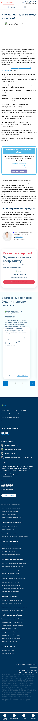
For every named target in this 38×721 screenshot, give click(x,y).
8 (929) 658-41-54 (19, 163)
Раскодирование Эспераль (10, 582)
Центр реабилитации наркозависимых (13, 563)
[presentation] (5, 383)
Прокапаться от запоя (8, 551)
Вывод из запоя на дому (10, 541)
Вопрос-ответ (22, 414)
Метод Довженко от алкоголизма (11, 517)
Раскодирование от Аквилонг (10, 591)
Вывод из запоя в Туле (8, 628)
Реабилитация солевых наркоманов (12, 570)
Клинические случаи (7, 650)
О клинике (12, 414)
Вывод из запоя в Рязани (9, 641)
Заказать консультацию (19, 282)
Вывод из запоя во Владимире (11, 638)
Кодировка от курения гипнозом (11, 600)
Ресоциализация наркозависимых (12, 566)
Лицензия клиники (21, 664)
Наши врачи (5, 421)
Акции (15, 410)
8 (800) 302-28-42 (19, 167)
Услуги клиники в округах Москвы (12, 625)
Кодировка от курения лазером (11, 603)
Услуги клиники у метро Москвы (11, 622)
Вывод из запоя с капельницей (11, 548)
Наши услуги (5, 410)
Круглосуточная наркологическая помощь (14, 536)
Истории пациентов (7, 653)
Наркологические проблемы (10, 417)
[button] (15, 383)
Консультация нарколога (9, 526)
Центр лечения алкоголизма (10, 508)
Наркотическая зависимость (11, 522)
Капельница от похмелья (9, 545)
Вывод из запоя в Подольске (10, 635)
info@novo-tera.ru (7, 489)
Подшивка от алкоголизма (9, 511)
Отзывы (23, 410)
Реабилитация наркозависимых (12, 559)
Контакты (4, 414)
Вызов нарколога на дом (9, 533)
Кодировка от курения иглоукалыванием (14, 607)
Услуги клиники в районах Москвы (12, 619)
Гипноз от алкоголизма (8, 514)
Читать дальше (22, 375)
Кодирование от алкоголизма (10, 554)
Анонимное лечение (8, 529)
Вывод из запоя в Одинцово (10, 632)
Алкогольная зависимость (11, 504)
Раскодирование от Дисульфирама (12, 588)
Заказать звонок (19, 171)
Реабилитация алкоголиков (10, 573)
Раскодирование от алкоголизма (13, 578)
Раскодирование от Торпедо (10, 585)
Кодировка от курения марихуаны (12, 610)
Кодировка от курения (9, 596)
